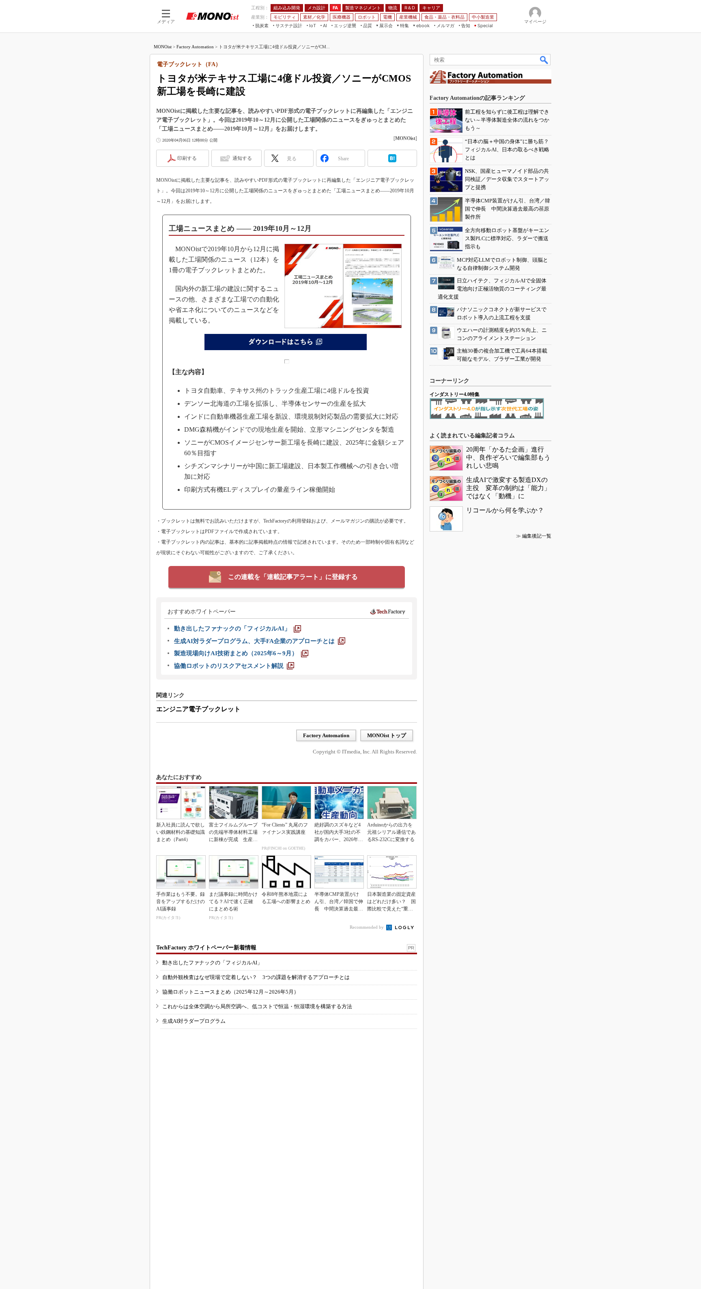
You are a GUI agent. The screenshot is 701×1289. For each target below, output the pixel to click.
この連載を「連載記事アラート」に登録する (293, 576)
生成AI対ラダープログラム (194, 1021)
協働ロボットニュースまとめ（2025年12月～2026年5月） (230, 992)
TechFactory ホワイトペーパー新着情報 (206, 948)
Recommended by (367, 927)
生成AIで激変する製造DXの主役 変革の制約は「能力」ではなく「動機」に (508, 487)
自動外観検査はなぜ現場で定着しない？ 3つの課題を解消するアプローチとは (256, 977)
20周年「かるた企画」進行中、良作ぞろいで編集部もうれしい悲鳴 (508, 457)
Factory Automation (195, 46)
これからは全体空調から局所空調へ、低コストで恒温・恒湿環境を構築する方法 (257, 1006)
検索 (544, 59)
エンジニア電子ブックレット (198, 709)
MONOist (163, 46)
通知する (242, 158)
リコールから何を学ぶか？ (505, 510)
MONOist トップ (386, 735)
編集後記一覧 (536, 536)
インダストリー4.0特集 (455, 394)
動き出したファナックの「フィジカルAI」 (212, 963)
